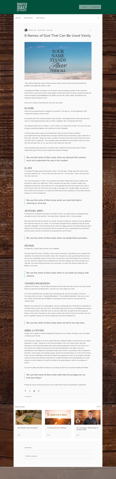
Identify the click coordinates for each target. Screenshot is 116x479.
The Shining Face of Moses (56, 428)
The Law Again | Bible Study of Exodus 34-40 (87, 429)
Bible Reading (40, 18)
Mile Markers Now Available (27, 428)
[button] (98, 17)
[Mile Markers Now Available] (28, 417)
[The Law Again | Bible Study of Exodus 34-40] (87, 417)
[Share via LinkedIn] (34, 391)
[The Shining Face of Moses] (58, 417)
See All (99, 406)
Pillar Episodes (28, 18)
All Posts (17, 18)
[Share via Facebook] (25, 391)
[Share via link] (39, 391)
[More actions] (90, 30)
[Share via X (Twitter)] (30, 391)
